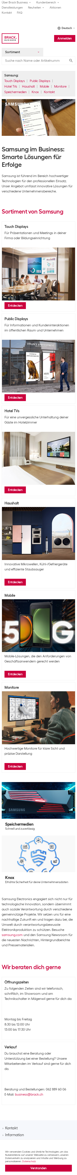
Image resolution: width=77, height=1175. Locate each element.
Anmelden (65, 38)
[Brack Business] (10, 38)
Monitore (60, 86)
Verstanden (38, 1168)
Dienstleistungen (12, 7)
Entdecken (15, 306)
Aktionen (55, 7)
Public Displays (40, 81)
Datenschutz (29, 1161)
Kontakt (7, 12)
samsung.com (12, 935)
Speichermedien (15, 92)
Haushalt (28, 86)
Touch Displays (14, 81)
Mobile (44, 86)
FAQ (19, 12)
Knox (35, 92)
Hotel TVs (10, 86)
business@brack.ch (29, 1094)
